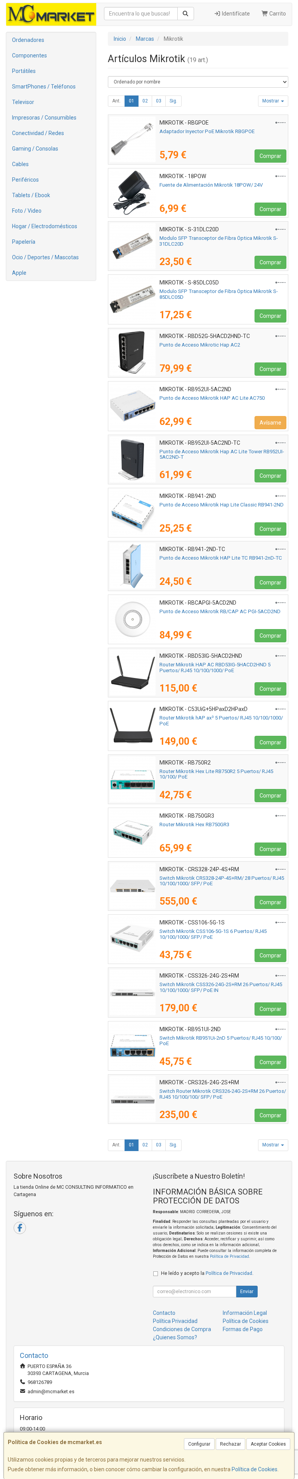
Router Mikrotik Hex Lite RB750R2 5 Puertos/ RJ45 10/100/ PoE (216, 774)
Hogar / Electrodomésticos (44, 226)
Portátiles (24, 71)
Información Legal (245, 1313)
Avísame (270, 423)
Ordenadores (28, 40)
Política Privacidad (175, 1321)
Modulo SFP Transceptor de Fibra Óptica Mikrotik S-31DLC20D (218, 241)
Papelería (23, 242)
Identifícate (235, 13)
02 (145, 101)
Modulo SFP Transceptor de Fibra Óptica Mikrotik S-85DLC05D (218, 294)
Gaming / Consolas (35, 149)
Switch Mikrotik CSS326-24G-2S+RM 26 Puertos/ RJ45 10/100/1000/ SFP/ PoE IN (220, 987)
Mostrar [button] (271, 101)
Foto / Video (27, 211)
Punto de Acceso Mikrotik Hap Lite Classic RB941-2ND (221, 505)
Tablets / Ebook (31, 195)
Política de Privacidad (229, 1256)
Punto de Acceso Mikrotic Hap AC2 (199, 345)
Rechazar (230, 1444)
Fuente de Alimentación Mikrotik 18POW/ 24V (211, 185)
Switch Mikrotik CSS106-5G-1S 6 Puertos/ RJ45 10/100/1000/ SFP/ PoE (213, 934)
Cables (20, 164)
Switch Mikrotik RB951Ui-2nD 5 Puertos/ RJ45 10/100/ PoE (220, 1041)
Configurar (199, 1444)
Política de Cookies (254, 1469)
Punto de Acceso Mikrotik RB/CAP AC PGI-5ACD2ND (220, 611)
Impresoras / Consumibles (44, 117)
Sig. (173, 101)
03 (158, 101)
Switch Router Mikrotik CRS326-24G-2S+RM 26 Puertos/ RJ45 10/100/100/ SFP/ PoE (222, 1094)
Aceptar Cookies (268, 1444)
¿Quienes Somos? (175, 1337)
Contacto (164, 1313)
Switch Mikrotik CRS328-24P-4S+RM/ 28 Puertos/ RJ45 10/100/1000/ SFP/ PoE (221, 881)
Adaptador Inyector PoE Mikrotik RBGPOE (207, 131)
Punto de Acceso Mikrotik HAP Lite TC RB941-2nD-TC (220, 558)
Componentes (29, 55)
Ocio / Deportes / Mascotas (45, 257)
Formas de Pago (243, 1329)
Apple (19, 273)
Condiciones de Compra (182, 1329)
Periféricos (25, 180)
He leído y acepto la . (207, 1273)
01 (131, 101)
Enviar (246, 1291)
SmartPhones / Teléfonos (44, 86)
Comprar (270, 156)
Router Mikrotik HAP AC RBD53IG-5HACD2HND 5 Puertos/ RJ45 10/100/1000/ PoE (214, 667)
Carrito (277, 13)
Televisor (23, 102)
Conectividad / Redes (38, 133)
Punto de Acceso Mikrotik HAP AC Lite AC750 (212, 398)
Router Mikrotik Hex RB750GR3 (194, 824)
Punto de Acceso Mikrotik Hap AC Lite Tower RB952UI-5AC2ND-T (221, 454)
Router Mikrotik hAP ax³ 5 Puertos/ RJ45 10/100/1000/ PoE (221, 720)
